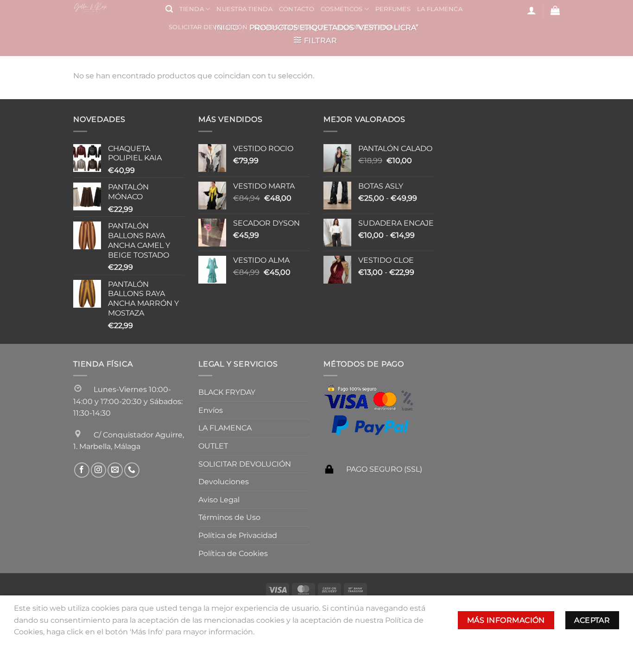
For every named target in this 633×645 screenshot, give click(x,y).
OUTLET (213, 446)
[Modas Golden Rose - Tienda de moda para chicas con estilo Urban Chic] (112, 7)
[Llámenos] (131, 470)
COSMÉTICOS (342, 9)
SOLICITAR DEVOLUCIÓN (208, 27)
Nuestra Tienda (244, 9)
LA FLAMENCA (439, 9)
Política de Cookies (233, 553)
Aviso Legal (219, 499)
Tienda (191, 9)
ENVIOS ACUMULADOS (290, 27)
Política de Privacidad (237, 535)
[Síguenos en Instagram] (98, 470)
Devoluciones (223, 481)
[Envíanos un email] (115, 470)
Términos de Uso (229, 517)
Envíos (210, 410)
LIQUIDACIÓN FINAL (365, 27)
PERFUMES (393, 9)
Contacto (296, 9)
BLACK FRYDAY (226, 392)
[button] (169, 9)
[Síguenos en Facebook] (81, 470)
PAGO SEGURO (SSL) (384, 469)
